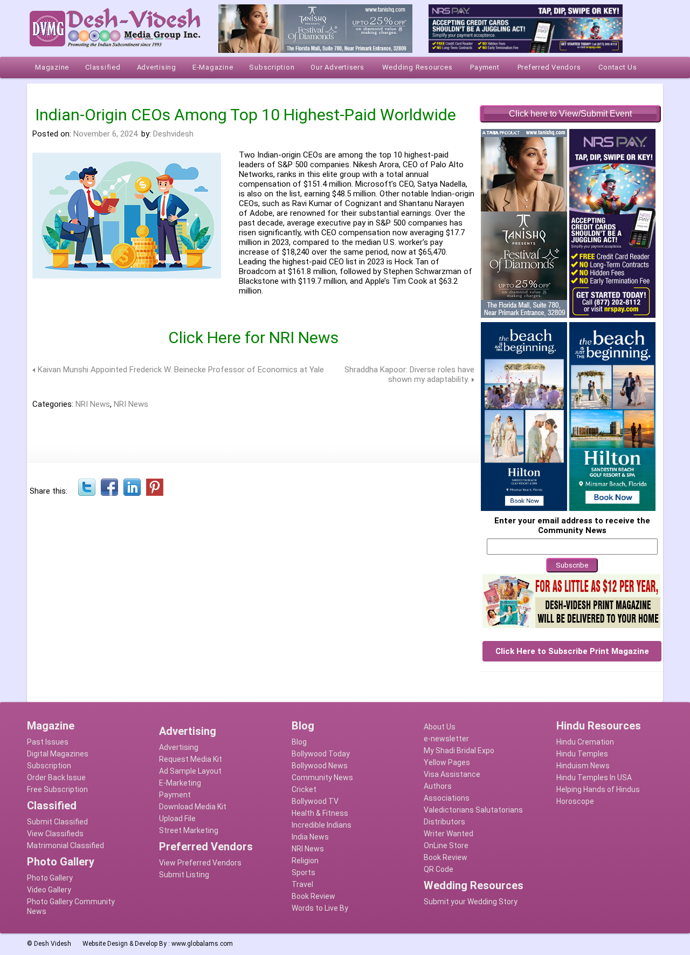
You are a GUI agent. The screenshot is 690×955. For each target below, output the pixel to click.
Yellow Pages (447, 762)
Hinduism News (583, 765)
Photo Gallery (50, 878)
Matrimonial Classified (65, 845)
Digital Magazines (57, 753)
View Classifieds (55, 833)
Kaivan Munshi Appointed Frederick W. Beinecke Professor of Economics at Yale (181, 369)
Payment (175, 794)
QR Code (438, 869)
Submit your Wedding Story (471, 901)
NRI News (92, 404)
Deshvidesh (173, 134)
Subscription (49, 765)
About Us (440, 726)
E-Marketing (180, 783)
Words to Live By (320, 908)
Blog (299, 742)
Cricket (304, 789)
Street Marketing (188, 830)
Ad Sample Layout (190, 771)
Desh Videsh (52, 943)
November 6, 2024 (105, 134)
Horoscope (575, 801)
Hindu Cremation (585, 742)
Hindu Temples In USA (594, 777)
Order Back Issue (56, 777)
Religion (305, 860)
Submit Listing (184, 874)
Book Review (313, 896)
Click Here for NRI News (253, 337)
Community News (322, 777)
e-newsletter (446, 738)
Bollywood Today (321, 753)
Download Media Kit (192, 806)
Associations (447, 798)
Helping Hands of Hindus (598, 789)
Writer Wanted (448, 833)
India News (310, 837)
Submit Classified (57, 821)
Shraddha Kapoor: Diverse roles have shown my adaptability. (409, 374)
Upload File (177, 818)
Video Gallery (49, 889)
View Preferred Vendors (200, 862)
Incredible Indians (321, 825)
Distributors (444, 821)
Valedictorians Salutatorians (473, 810)
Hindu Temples (582, 753)
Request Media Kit (190, 759)
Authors (438, 786)
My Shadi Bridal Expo (459, 750)
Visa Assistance (452, 774)
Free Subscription (57, 789)
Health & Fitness (320, 813)
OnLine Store (446, 845)
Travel (302, 884)
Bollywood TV (315, 801)
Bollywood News (320, 765)
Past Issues (47, 742)
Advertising (178, 747)
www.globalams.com (202, 943)
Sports (303, 872)
